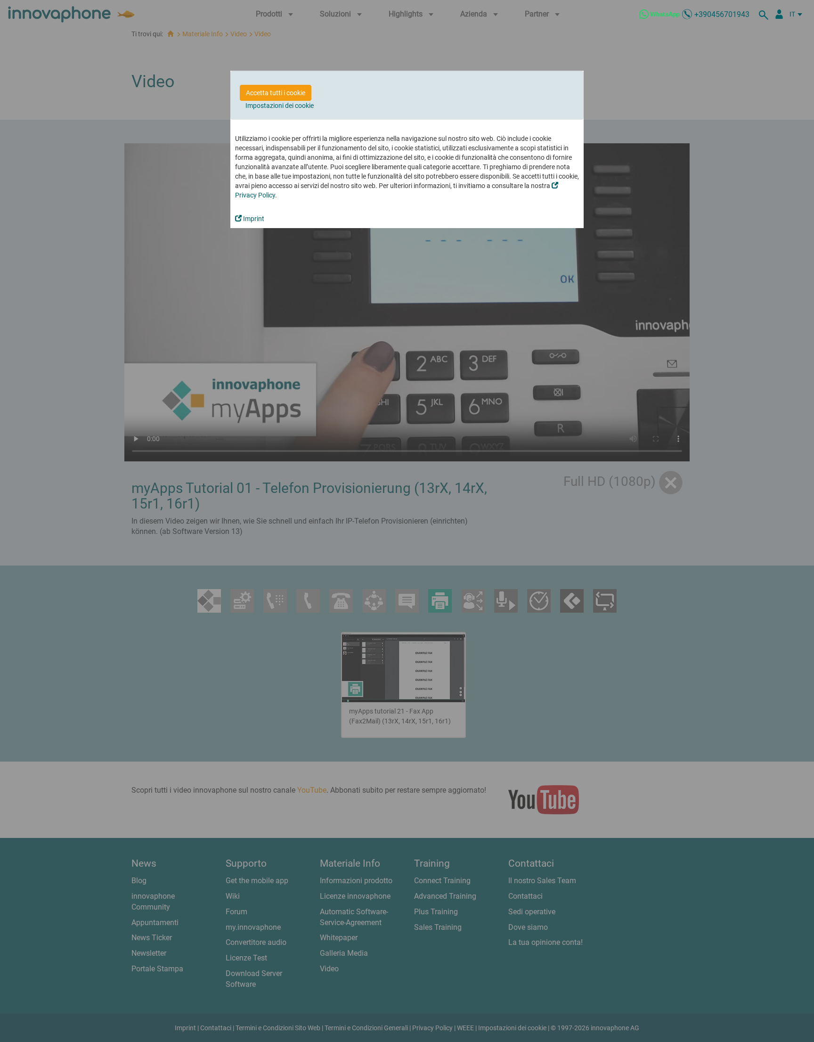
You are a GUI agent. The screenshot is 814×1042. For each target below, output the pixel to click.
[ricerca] (765, 14)
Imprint (253, 218)
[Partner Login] (779, 14)
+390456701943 (721, 14)
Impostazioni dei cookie (279, 105)
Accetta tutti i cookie (275, 93)
